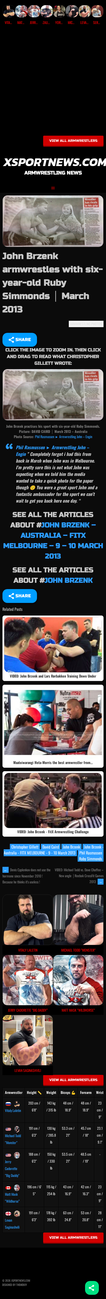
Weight (51, 1092)
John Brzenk (69, 580)
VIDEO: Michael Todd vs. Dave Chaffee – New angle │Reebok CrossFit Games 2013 (79, 875)
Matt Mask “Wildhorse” (12, 1198)
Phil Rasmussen (90, 853)
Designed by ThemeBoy (14, 1285)
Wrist (100, 1092)
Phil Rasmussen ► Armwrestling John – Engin (63, 436)
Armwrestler (13, 1092)
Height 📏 (34, 1092)
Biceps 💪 (68, 1092)
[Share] (92, 1288)
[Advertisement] (53, 82)
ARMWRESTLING (80, 323)
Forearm (86, 1092)
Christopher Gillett (24, 847)
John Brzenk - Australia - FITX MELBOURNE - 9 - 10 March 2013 (54, 850)
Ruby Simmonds (90, 859)
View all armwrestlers (73, 141)
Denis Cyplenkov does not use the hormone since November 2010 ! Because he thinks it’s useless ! (26, 875)
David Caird (50, 847)
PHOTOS (96, 323)
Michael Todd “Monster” (13, 1139)
